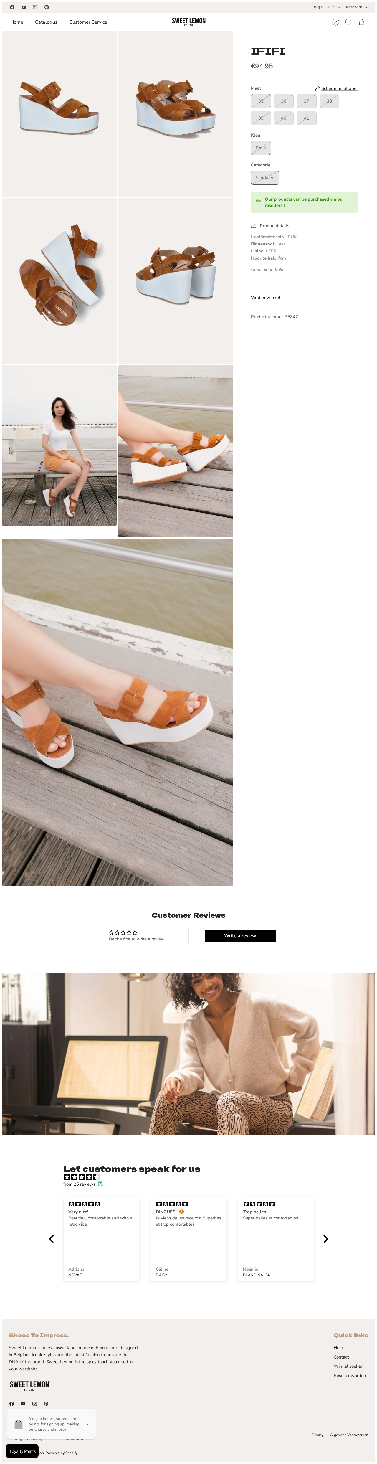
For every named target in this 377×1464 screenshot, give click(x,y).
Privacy (317, 1434)
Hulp (338, 1348)
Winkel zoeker (348, 1366)
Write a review (240, 935)
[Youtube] (23, 7)
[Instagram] (35, 7)
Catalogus (46, 22)
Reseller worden (350, 1376)
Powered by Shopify (61, 1452)
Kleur (256, 135)
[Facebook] (12, 7)
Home (16, 22)
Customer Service (88, 22)
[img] (191, 1177)
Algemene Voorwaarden (349, 1434)
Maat (256, 88)
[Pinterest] (46, 7)
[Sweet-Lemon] (188, 22)
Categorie (260, 165)
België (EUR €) (324, 7)
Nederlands (353, 7)
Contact (341, 1357)
